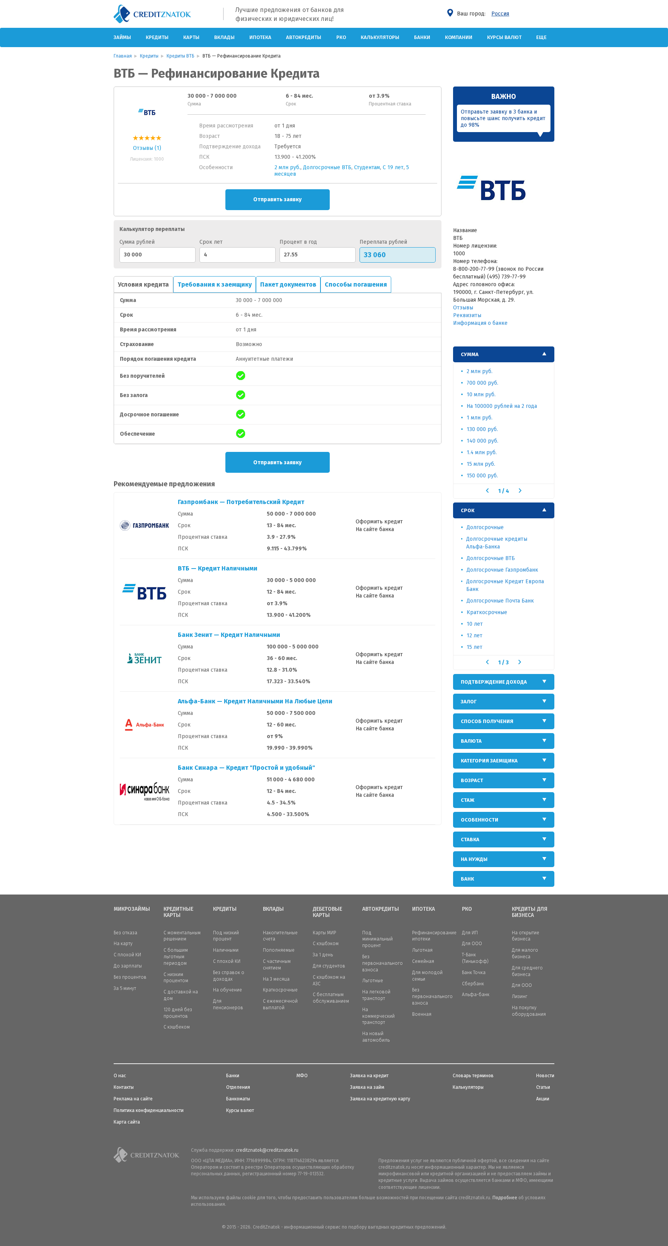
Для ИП (470, 932)
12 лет (474, 635)
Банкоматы (238, 1099)
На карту (123, 943)
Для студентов (329, 966)
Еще (541, 37)
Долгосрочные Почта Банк (500, 601)
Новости (545, 1075)
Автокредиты (303, 37)
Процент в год (298, 242)
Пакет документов (288, 284)
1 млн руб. (479, 417)
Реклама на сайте (133, 1099)
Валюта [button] (471, 741)
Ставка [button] (470, 839)
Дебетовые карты (327, 912)
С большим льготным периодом (176, 956)
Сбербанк (473, 983)
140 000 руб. (482, 441)
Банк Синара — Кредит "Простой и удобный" (246, 767)
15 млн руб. (481, 464)
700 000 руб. (482, 383)
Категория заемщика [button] (489, 761)
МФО (302, 1075)
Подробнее (504, 1197)
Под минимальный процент (377, 939)
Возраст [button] (472, 780)
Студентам (367, 167)
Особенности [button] (479, 820)
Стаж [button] (467, 800)
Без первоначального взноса (382, 963)
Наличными (226, 950)
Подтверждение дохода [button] (494, 682)
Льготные (372, 980)
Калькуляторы (380, 37)
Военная (421, 1014)
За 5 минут (125, 988)
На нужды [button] (474, 859)
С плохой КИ (127, 954)
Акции (542, 1099)
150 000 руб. (482, 475)
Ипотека (260, 37)
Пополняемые (279, 950)
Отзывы (463, 307)
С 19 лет (393, 167)
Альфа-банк (475, 994)
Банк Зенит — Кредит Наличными (229, 634)
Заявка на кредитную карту (380, 1099)
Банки (422, 37)
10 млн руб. (481, 394)
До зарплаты (128, 966)
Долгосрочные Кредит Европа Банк (505, 585)
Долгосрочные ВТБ (327, 167)
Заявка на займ (367, 1087)
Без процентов (130, 977)
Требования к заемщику (214, 284)
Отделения (238, 1087)
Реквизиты (467, 315)
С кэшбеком (177, 1027)
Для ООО (472, 943)
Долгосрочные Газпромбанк (502, 570)
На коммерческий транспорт (378, 1016)
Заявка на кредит (369, 1075)
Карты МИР (324, 932)
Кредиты (157, 37)
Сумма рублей (137, 242)
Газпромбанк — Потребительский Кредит (241, 502)
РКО (341, 37)
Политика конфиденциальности (149, 1110)
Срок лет (211, 242)
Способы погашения (356, 284)
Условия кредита (143, 284)
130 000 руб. (482, 429)
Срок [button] (467, 510)
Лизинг (519, 996)
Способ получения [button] (487, 721)
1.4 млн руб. (482, 452)
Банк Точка (474, 972)
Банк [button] (467, 879)
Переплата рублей (383, 242)
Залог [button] (469, 701)
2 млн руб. (287, 167)
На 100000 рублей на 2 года (502, 406)
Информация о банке (480, 323)
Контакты (124, 1087)
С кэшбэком (326, 943)
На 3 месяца (276, 979)
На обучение (227, 990)
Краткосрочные (487, 612)
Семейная (423, 961)
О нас (120, 1075)
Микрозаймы (132, 909)
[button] (487, 490)
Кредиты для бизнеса (529, 912)
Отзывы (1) (147, 148)
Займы (122, 37)
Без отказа (125, 932)
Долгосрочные (485, 527)
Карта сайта (127, 1122)
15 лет (474, 647)
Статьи (543, 1087)
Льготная (422, 950)
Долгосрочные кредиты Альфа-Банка (496, 543)
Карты (191, 37)
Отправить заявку (277, 199)
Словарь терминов (473, 1075)
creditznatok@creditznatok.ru (267, 1150)
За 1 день (323, 954)
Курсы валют (504, 37)
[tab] (504, 354)
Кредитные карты (178, 912)
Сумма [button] (470, 354)
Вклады (224, 37)
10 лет (475, 624)
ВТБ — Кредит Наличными (217, 568)
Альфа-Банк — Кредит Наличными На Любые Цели (255, 701)
